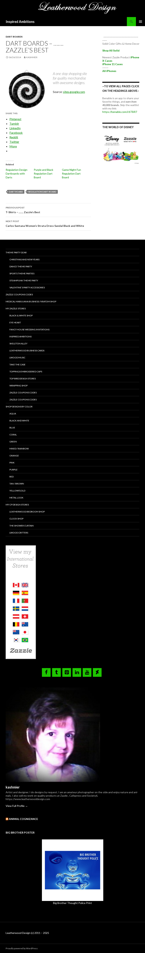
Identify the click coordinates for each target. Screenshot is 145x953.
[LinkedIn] (76, 672)
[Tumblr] (56, 672)
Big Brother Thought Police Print (72, 903)
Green (13, 441)
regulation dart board (42, 191)
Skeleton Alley (18, 343)
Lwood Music (17, 357)
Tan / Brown (16, 483)
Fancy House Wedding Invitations (29, 329)
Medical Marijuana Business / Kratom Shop (31, 301)
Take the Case (17, 364)
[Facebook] (46, 672)
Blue (12, 427)
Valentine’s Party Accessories (27, 287)
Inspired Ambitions (20, 21)
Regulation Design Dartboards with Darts (16, 173)
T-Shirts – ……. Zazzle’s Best (23, 210)
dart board (16, 191)
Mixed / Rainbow (19, 448)
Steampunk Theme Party (23, 280)
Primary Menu (140, 21)
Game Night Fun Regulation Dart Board (71, 173)
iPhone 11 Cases (112, 64)
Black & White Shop (21, 315)
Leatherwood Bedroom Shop (27, 511)
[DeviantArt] (97, 672)
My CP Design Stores (17, 504)
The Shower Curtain (21, 525)
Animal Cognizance (23, 818)
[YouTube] (87, 672)
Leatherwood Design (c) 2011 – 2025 (27, 932)
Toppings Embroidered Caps (25, 371)
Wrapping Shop (18, 385)
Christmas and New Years (24, 259)
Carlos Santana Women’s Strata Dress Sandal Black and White (45, 223)
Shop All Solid (111, 50)
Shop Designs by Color (19, 406)
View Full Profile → (17, 805)
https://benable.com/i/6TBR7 (119, 111)
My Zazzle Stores (16, 308)
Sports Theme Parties (21, 273)
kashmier (31, 57)
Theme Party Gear (16, 252)
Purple (13, 469)
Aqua (12, 413)
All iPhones (109, 71)
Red (11, 476)
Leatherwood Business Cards (26, 350)
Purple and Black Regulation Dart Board (43, 173)
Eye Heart (15, 322)
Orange (14, 455)
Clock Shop (16, 518)
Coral (13, 434)
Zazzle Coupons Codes (19, 294)
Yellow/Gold (17, 490)
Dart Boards (14, 36)
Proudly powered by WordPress (22, 948)
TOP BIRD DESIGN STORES (22, 378)
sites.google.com (74, 92)
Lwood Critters (18, 532)
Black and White (19, 420)
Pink (12, 462)
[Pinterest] (66, 672)
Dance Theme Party (20, 266)
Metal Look (16, 497)
